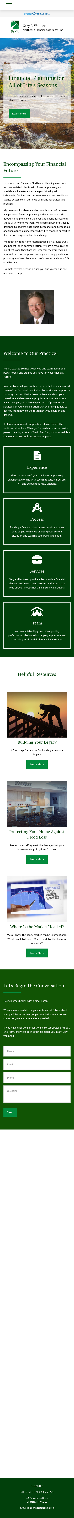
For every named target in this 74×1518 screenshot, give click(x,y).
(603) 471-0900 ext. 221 (41, 1491)
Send (10, 1112)
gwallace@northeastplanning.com (37, 1507)
